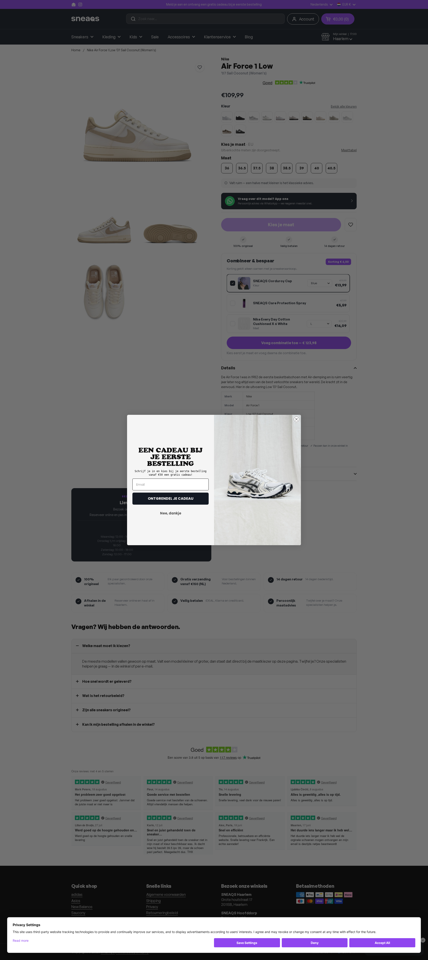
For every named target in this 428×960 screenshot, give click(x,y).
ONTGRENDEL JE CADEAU (170, 498)
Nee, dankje (170, 513)
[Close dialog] (296, 419)
